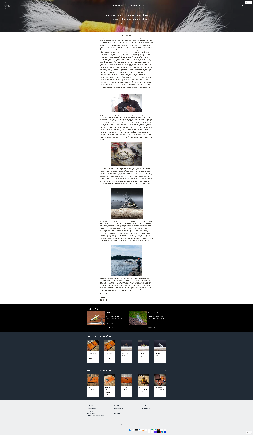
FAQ (115, 411)
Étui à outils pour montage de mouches (160, 389)
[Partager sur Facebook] (103, 300)
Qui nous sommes (91, 408)
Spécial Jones (153, 312)
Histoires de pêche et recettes (149, 411)
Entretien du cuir (91, 413)
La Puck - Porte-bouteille (143, 388)
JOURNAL (135, 5)
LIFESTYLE (130, 5)
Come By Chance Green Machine (143, 355)
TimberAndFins (93, 431)
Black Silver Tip (126, 353)
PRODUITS (111, 5)
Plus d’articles (94, 308)
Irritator (158, 353)
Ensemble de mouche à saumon (92, 355)
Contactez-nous (118, 408)
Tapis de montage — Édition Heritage (126, 389)
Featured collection (99, 336)
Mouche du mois (146, 408)
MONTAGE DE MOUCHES (120, 5)
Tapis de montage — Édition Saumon (92, 389)
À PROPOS (141, 5)
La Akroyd (109, 312)
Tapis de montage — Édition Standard (108, 390)
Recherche (117, 413)
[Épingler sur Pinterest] (106, 300)
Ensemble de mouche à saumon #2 (108, 355)
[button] (245, 5)
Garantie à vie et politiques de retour (96, 415)
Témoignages (90, 411)
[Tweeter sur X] (101, 300)
